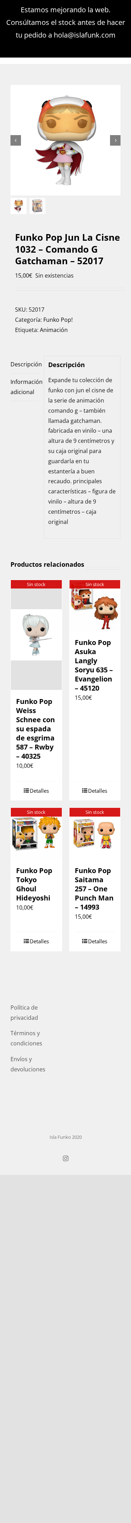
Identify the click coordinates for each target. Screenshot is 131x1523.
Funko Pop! (58, 320)
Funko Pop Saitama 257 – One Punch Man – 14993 (94, 889)
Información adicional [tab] (24, 387)
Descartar (65, 47)
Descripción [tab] (24, 364)
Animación (54, 330)
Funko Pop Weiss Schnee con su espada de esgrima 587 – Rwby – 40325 (35, 729)
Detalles (39, 790)
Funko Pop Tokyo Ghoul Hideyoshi (34, 884)
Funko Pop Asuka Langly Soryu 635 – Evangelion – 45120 (94, 665)
